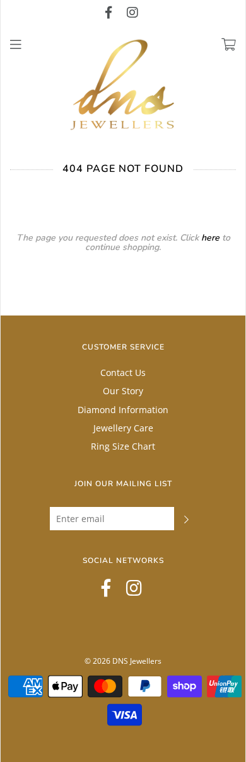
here (210, 238)
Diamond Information (123, 410)
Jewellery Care (123, 428)
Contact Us (123, 372)
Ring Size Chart (123, 446)
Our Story (123, 391)
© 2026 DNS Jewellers (123, 661)
